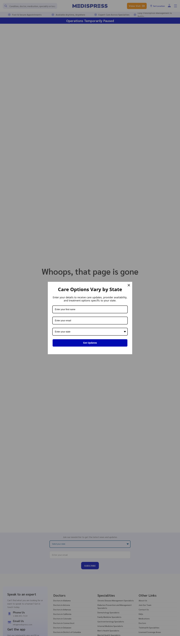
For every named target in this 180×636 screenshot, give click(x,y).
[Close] (128, 285)
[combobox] (90, 332)
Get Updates (90, 342)
